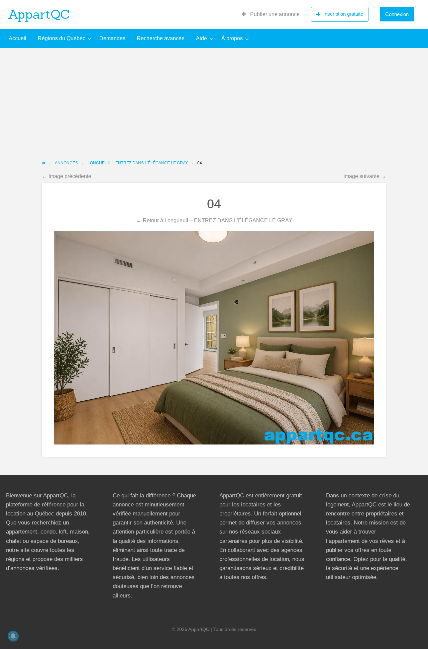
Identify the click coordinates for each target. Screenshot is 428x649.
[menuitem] (270, 14)
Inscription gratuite (343, 14)
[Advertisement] (214, 98)
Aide (201, 38)
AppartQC (39, 14)
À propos (232, 38)
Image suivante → (364, 176)
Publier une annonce (274, 14)
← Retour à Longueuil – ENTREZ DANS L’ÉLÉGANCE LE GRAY (214, 220)
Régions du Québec (61, 38)
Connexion (397, 14)
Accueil (17, 38)
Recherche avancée (161, 38)
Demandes (112, 38)
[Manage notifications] (13, 636)
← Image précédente (66, 176)
